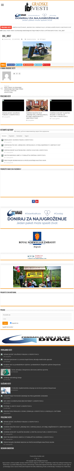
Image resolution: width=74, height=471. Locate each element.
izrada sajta (40, 468)
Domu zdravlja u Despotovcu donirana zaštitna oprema (29, 370)
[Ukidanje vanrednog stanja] (2, 378)
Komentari (19, 136)
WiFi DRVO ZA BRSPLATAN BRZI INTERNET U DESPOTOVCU (23, 401)
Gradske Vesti (7, 39)
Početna (4, 30)
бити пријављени (44, 131)
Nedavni (4, 136)
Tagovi (26, 136)
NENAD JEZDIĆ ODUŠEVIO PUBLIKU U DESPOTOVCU (11, 114)
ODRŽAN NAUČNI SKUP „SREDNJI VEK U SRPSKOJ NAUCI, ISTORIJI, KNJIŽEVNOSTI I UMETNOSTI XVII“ (42, 27)
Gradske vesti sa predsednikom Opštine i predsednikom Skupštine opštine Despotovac (32, 364)
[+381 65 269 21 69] (40, 201)
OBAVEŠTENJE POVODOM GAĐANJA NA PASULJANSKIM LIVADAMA (26, 396)
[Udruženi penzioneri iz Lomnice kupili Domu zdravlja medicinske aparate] (2, 360)
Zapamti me (14, 323)
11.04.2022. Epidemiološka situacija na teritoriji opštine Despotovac (33, 388)
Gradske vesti (40, 456)
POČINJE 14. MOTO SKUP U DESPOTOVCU (18, 406)
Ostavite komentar (31, 39)
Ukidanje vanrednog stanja (12, 377)
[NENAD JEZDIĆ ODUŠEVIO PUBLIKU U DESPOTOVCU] (2, 354)
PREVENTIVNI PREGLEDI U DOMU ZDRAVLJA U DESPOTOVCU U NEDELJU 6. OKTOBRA (32, 411)
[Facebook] (33, 201)
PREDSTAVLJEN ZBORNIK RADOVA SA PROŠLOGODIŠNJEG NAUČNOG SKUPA (25, 160)
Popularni (11, 136)
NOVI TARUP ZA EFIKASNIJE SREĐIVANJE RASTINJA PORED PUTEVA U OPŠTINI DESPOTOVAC (32, 30)
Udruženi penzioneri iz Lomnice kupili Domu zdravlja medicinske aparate (28, 359)
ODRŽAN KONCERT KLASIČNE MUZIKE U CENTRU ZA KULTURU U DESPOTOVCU (60, 114)
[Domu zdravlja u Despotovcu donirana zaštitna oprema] (5, 372)
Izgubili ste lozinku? (7, 327)
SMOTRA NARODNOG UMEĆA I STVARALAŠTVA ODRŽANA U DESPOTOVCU (25, 155)
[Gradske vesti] (37, 6)
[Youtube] (36, 201)
